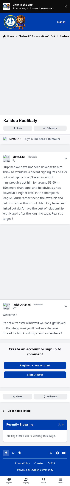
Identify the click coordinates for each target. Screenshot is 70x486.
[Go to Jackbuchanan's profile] (6, 306)
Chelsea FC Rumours (47, 139)
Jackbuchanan (22, 304)
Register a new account (35, 365)
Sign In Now (35, 374)
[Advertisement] (35, 76)
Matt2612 (15, 139)
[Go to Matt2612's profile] (5, 139)
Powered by (35, 469)
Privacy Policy (22, 463)
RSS (52, 463)
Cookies (38, 463)
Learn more (7, 6)
